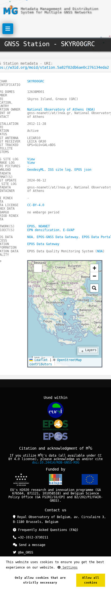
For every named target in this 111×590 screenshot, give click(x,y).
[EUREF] (55, 409)
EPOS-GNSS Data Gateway (57, 237)
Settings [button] (69, 567)
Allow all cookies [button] (90, 580)
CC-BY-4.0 (35, 205)
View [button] (31, 159)
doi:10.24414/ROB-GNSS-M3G (55, 462)
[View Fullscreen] (38, 268)
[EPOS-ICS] (55, 437)
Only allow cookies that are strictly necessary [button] (40, 580)
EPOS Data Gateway (43, 244)
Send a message (31, 545)
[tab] (32, 266)
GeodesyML (35, 170)
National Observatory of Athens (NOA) (61, 109)
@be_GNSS (24, 552)
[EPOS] (55, 425)
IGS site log (59, 170)
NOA (30, 237)
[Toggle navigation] (7, 28)
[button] (94, 268)
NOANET (44, 226)
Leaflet (40, 360)
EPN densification (43, 230)
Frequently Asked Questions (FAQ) (47, 530)
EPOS (31, 226)
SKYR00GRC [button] (35, 81)
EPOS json (82, 170)
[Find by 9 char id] (94, 288)
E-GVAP (68, 230)
